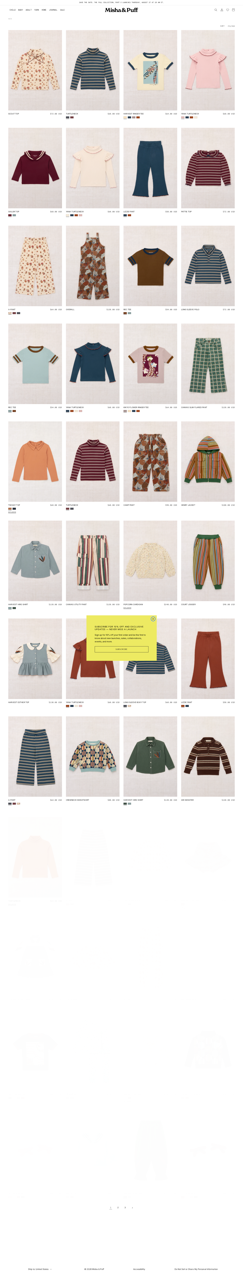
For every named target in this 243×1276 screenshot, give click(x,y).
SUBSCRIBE (121, 649)
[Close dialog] (153, 619)
